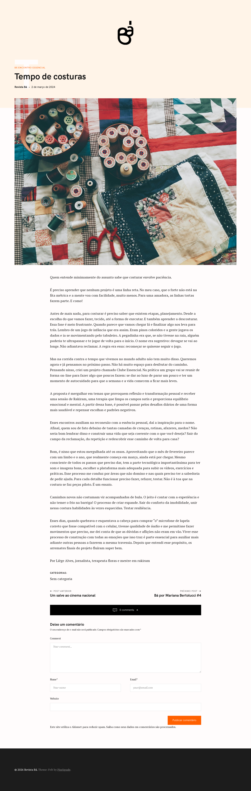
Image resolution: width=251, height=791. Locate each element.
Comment (55, 638)
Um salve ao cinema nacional (72, 595)
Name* (54, 679)
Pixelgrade (63, 770)
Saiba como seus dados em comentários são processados (140, 727)
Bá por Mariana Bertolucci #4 (177, 595)
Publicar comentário (184, 720)
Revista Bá (21, 87)
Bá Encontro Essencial (30, 67)
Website (54, 698)
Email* (134, 679)
